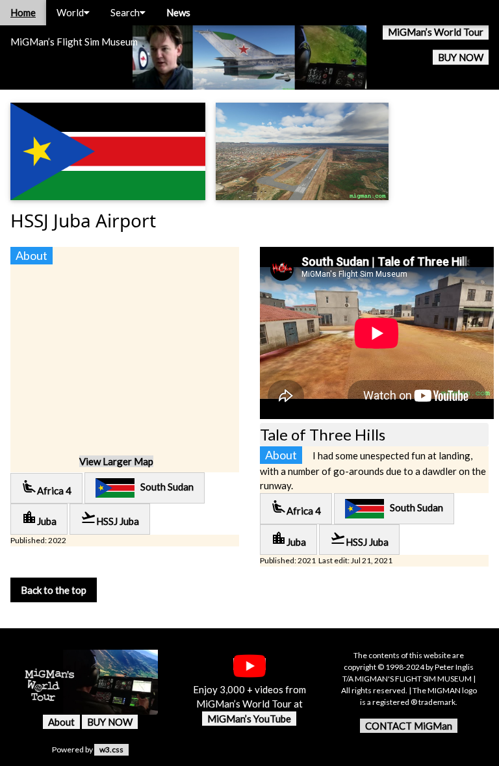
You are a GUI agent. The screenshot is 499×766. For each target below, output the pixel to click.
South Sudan (164, 486)
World (70, 12)
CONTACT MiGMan (408, 726)
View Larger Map (116, 461)
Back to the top (53, 590)
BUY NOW (460, 57)
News (178, 12)
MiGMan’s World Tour (435, 32)
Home (23, 12)
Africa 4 (46, 487)
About (61, 722)
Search (125, 12)
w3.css (111, 749)
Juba (39, 518)
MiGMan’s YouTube (249, 718)
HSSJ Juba (110, 518)
